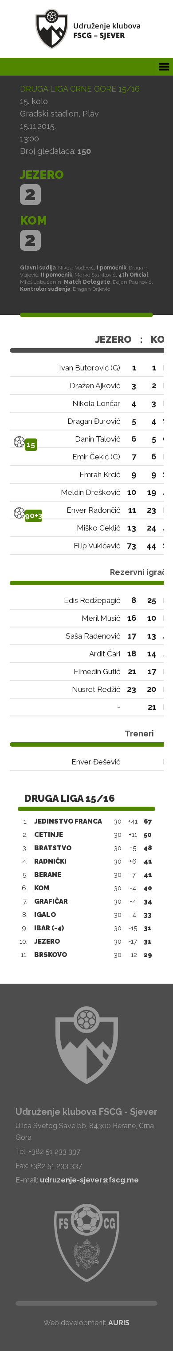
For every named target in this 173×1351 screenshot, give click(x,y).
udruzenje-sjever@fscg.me (89, 1180)
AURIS (119, 1323)
